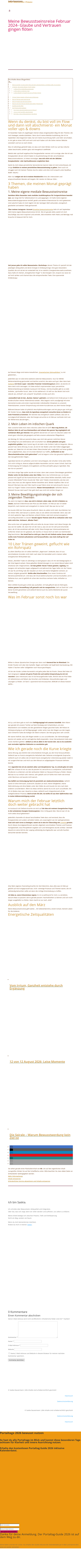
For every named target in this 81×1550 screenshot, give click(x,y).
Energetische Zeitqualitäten (19, 108)
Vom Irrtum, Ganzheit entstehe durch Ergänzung (25, 110)
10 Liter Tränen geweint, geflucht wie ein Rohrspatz (25, 97)
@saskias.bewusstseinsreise (43, 209)
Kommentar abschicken (16, 1360)
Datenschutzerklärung (65, 1401)
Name (11, 1341)
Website (11, 1349)
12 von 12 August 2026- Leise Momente (23, 112)
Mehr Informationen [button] (15, 1176)
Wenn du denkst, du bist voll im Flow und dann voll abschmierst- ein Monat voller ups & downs (36, 85)
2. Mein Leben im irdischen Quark (22, 91)
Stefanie (11, 384)
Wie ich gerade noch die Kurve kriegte (21, 101)
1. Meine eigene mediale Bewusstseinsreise (24, 89)
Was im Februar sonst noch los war (21, 99)
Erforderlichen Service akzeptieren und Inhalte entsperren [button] (29, 1181)
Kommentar (13, 1337)
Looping (63, 823)
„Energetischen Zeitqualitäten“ (49, 372)
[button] (11, 1147)
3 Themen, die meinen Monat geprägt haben (23, 87)
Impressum (69, 1396)
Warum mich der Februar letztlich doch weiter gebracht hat (27, 103)
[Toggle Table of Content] (9, 82)
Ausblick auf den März (17, 105)
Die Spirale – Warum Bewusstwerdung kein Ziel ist (25, 114)
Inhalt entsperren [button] (14, 1179)
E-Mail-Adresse (14, 1345)
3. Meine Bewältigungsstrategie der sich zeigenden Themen (27, 92)
